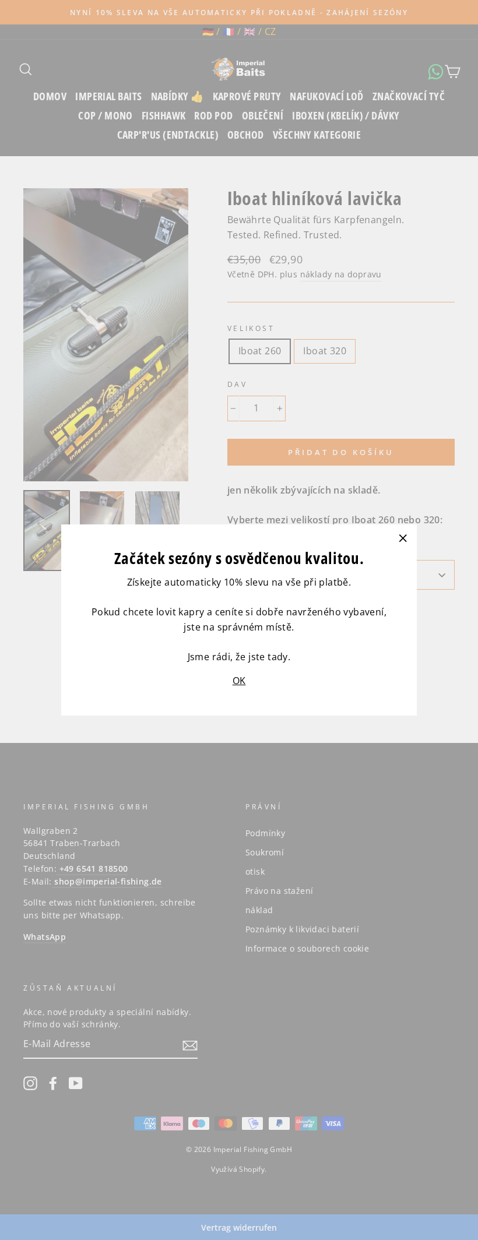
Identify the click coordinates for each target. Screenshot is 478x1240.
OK (239, 680)
